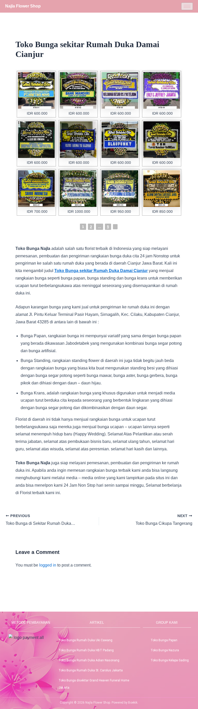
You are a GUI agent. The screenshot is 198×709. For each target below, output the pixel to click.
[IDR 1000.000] (78, 188)
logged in (47, 565)
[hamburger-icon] (187, 6)
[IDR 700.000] (36, 188)
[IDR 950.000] (120, 188)
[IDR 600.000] (36, 90)
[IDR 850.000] (161, 188)
